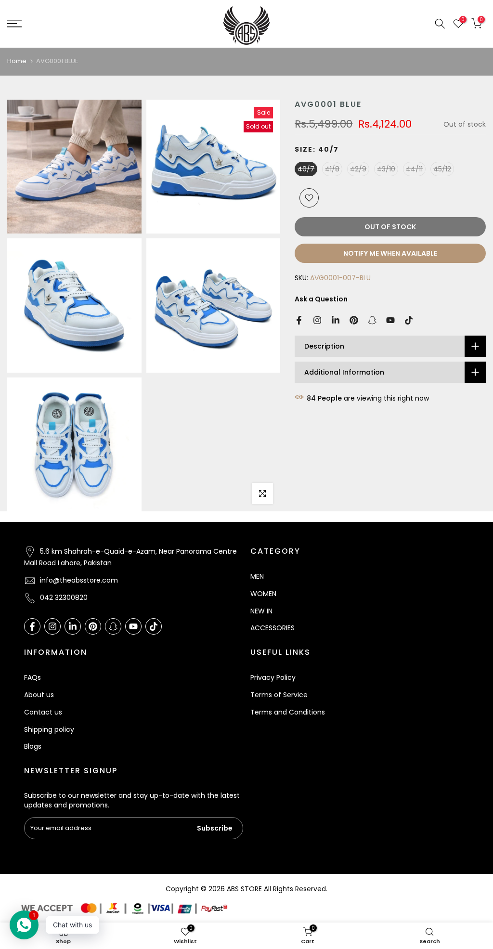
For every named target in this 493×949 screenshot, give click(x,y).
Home (16, 60)
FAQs (32, 677)
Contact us (43, 712)
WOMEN (263, 593)
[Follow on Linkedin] (335, 320)
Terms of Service (279, 695)
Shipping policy (49, 729)
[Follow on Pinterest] (354, 320)
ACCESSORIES (272, 628)
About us (39, 695)
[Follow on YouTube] (390, 320)
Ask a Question (321, 299)
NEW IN (261, 611)
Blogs (32, 746)
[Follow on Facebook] (299, 320)
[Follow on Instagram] (317, 320)
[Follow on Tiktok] (408, 320)
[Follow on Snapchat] (372, 320)
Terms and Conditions (287, 712)
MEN (257, 576)
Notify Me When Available (390, 253)
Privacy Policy (273, 677)
